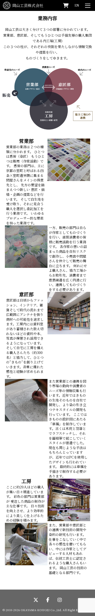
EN (77, 5)
